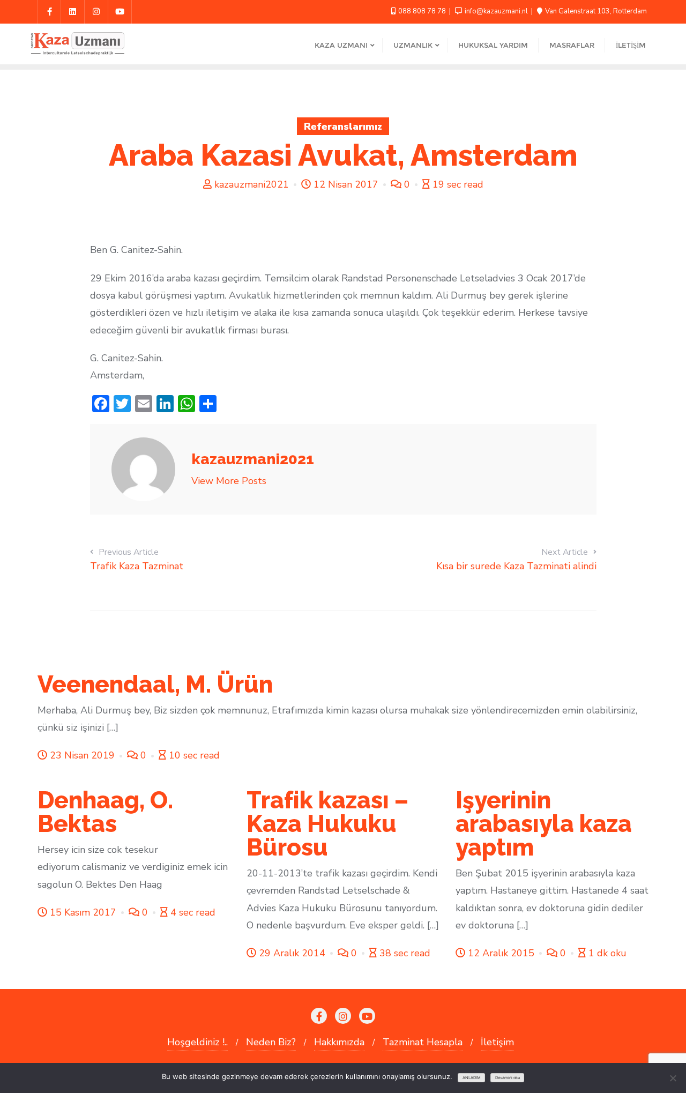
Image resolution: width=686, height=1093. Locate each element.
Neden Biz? (271, 1042)
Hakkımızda (339, 1042)
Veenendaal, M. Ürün (155, 684)
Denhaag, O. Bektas (105, 811)
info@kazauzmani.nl (496, 11)
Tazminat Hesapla (423, 1042)
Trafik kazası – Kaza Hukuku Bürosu (327, 823)
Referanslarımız (343, 126)
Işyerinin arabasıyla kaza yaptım (544, 823)
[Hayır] (672, 1078)
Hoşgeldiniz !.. (197, 1042)
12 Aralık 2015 (501, 953)
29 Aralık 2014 (292, 953)
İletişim (497, 1042)
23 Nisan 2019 (82, 755)
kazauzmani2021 (252, 184)
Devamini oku (507, 1077)
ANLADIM (472, 1077)
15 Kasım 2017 (83, 912)
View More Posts (228, 480)
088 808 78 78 (422, 11)
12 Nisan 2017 (346, 184)
